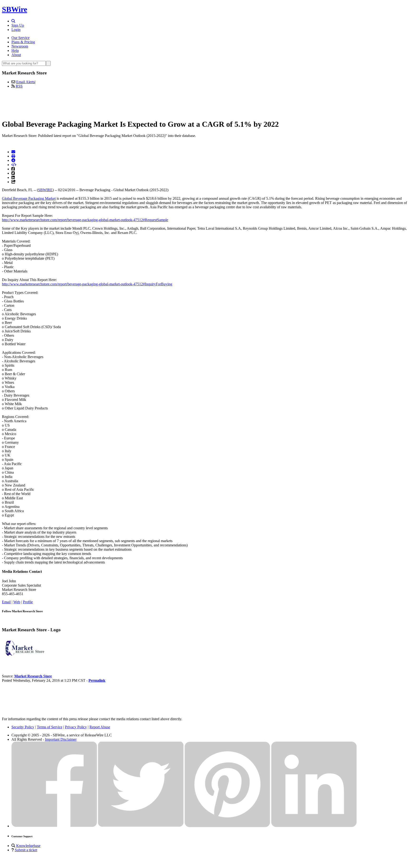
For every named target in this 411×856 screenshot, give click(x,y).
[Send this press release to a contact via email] (13, 152)
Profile (28, 602)
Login (15, 30)
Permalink (96, 680)
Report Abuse (99, 727)
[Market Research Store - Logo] (25, 660)
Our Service (20, 38)
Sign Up (17, 25)
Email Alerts (25, 82)
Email (6, 602)
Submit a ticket (26, 850)
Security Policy (22, 727)
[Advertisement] (205, 103)
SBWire (14, 9)
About (16, 55)
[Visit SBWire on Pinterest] (227, 826)
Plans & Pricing (23, 42)
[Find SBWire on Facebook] (54, 826)
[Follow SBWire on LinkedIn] (314, 826)
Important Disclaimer (61, 739)
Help (15, 51)
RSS (19, 86)
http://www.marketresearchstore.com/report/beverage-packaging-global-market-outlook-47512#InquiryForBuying (87, 284)
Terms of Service (49, 727)
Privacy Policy (76, 727)
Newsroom (19, 46)
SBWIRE (45, 190)
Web (16, 602)
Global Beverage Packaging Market (29, 198)
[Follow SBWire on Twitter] (141, 826)
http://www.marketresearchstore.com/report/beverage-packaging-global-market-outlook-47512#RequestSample (85, 220)
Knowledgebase (28, 846)
